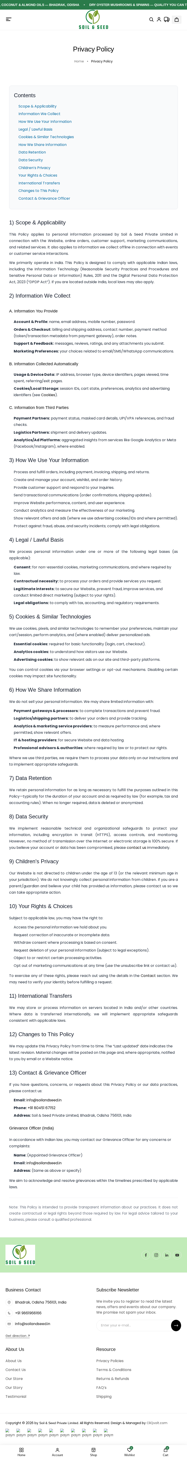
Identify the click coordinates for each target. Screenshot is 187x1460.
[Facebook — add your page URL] (145, 1255)
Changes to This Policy (38, 190)
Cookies (48, 395)
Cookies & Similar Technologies (46, 137)
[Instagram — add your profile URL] (156, 1255)
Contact (148, 975)
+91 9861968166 (28, 1313)
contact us (136, 847)
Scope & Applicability (37, 106)
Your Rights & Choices (37, 175)
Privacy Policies (110, 1360)
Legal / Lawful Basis (35, 129)
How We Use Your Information (45, 121)
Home (79, 61)
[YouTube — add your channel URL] (177, 1255)
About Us (13, 1360)
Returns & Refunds (112, 1378)
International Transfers (39, 183)
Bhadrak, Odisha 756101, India (40, 1302)
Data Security (30, 160)
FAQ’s (101, 1387)
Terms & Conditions (113, 1369)
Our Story (14, 1387)
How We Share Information (42, 144)
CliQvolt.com (157, 1423)
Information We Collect (39, 113)
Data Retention (32, 152)
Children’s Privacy (34, 167)
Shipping (104, 1396)
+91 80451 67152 (41, 1107)
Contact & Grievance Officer (44, 198)
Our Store (14, 1378)
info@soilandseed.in (44, 1100)
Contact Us (15, 1369)
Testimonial (15, 1396)
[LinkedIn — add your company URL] (166, 1255)
